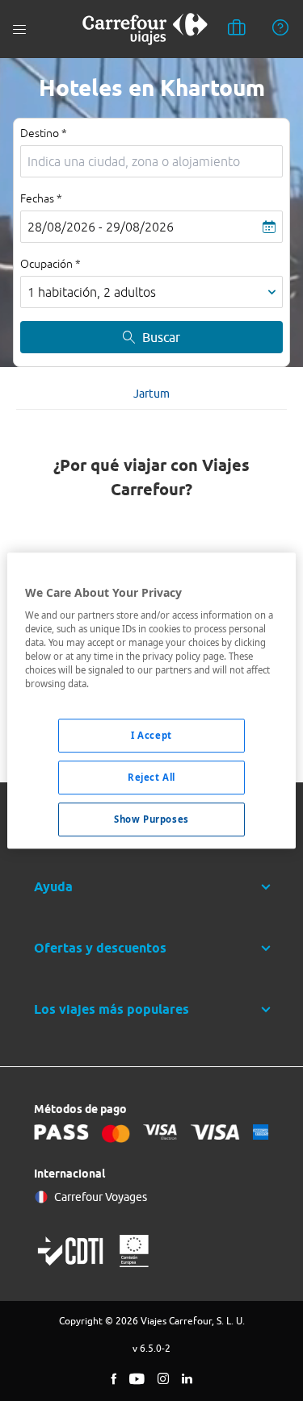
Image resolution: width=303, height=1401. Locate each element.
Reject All (151, 778)
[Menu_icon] (19, 29)
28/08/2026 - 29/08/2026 (100, 226)
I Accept (151, 736)
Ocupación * (50, 263)
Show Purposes (151, 819)
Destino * (43, 133)
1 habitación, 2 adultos (91, 292)
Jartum (151, 393)
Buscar (161, 337)
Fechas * (41, 198)
